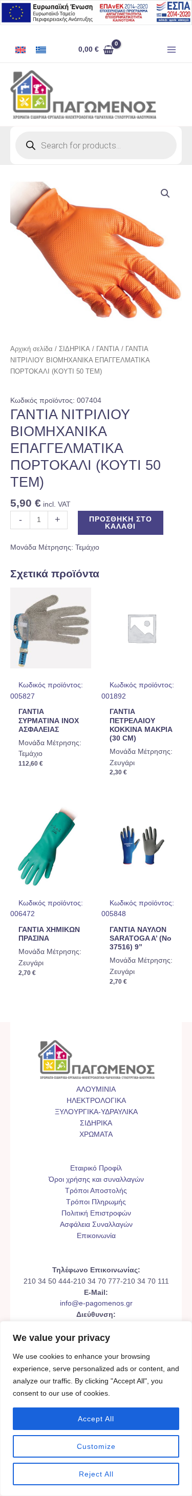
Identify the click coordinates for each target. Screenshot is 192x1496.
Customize (96, 1446)
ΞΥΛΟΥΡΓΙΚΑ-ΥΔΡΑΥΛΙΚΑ (96, 1112)
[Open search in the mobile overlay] (96, 145)
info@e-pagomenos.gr (96, 1303)
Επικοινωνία (96, 1236)
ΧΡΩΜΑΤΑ (96, 1134)
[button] (165, 193)
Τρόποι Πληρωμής (96, 1202)
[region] (96, 1408)
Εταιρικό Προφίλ (96, 1168)
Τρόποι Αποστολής (96, 1191)
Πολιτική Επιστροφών (96, 1213)
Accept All (96, 1419)
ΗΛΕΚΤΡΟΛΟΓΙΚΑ (96, 1100)
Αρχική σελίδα (31, 349)
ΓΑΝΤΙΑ (107, 349)
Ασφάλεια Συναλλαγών (96, 1224)
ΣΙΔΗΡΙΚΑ (74, 349)
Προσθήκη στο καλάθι (120, 522)
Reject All (96, 1474)
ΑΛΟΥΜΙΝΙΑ (96, 1089)
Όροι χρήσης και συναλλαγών (96, 1179)
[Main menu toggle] (172, 50)
